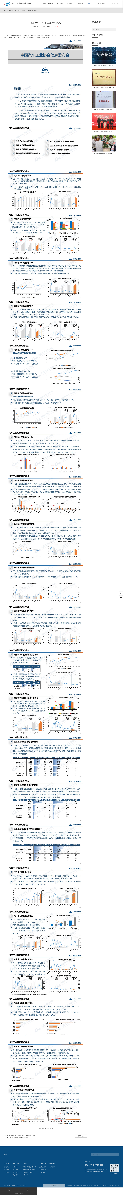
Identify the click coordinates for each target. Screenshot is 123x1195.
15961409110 (93, 1164)
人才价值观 (42, 1167)
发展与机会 (42, 1169)
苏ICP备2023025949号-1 (100, 1185)
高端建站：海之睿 (114, 1185)
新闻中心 (89, 4)
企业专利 (15, 1172)
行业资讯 (17, 10)
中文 (9, 1190)
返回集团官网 (101, 4)
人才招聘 (42, 1172)
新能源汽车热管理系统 (29, 1167)
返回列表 (80, 1136)
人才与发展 (79, 4)
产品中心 (69, 4)
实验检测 (15, 1175)
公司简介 (7, 1167)
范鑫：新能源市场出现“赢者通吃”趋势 (16, 1137)
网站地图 (69, 1185)
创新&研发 (60, 4)
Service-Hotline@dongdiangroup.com (97, 1169)
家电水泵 (25, 1175)
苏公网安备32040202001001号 (83, 1185)
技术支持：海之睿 (18, 1193)
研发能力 (15, 1169)
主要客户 (7, 1172)
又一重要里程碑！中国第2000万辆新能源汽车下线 (19, 1135)
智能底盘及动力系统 (29, 1169)
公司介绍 (50, 4)
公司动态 (52, 1167)
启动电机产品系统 (28, 1172)
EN (27, 1190)
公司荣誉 (7, 1169)
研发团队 (15, 1167)
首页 (44, 4)
